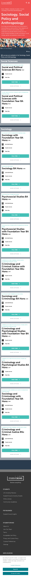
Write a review (7, 499)
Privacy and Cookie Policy (10, 538)
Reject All (15, 569)
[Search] (26, 3)
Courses (22, 9)
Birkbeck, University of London (12, 9)
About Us (6, 526)
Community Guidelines (10, 502)
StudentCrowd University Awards (12, 496)
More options (14, 86)
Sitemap (5, 544)
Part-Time (15, 82)
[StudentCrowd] (7, 3)
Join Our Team (7, 529)
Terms (5, 532)
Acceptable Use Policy (9, 535)
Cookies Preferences (9, 541)
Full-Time (15, 156)
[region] (15, 565)
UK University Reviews (9, 493)
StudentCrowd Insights (10, 514)
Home (3, 9)
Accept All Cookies (15, 573)
